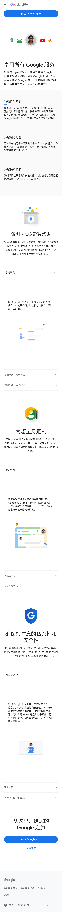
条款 (6, 894)
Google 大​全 (11, 888)
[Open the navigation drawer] (5, 4)
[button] (31, 273)
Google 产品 (28, 888)
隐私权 (41, 888)
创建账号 (31, 847)
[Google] (9, 879)
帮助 (11, 905)
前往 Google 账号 (31, 13)
